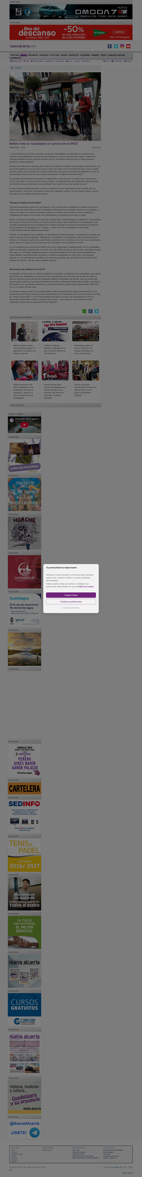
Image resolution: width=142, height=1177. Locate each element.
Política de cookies (86, 586)
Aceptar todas (71, 595)
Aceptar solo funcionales (71, 608)
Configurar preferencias (71, 602)
